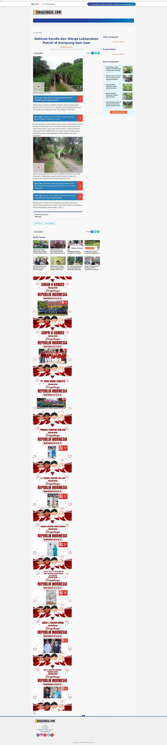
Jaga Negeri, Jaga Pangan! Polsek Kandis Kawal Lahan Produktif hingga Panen (113, 68)
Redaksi (45, 726)
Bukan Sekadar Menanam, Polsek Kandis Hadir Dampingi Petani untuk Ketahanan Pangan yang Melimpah (112, 95)
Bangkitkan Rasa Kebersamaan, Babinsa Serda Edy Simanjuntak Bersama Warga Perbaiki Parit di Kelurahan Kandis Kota (55, 186)
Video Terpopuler (110, 37)
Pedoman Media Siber (45, 730)
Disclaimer (45, 728)
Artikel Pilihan (109, 49)
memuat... (38, 217)
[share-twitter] (95, 53)
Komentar (39, 53)
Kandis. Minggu (49, 223)
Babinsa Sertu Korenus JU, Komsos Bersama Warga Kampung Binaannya (113, 77)
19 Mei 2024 (38, 223)
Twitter (49, 737)
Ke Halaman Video (118, 42)
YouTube (53, 737)
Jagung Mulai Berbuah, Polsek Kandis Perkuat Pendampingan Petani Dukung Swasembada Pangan (113, 86)
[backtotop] (83, 716)
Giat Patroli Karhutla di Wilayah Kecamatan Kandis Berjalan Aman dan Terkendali (113, 104)
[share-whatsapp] (98, 53)
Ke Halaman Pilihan (118, 54)
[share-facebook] (92, 53)
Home (37, 4)
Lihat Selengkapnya (118, 112)
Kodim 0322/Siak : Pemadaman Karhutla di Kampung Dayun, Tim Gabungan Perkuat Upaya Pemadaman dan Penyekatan (112, 4)
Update (90, 248)
